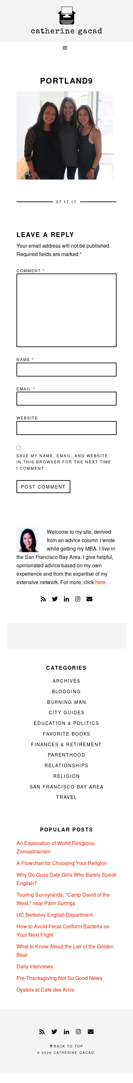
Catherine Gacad (66, 20)
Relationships (66, 765)
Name (25, 359)
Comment (30, 270)
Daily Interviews (34, 966)
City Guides (67, 712)
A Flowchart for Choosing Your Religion (61, 863)
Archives (66, 680)
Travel (66, 797)
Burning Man (66, 702)
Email (25, 388)
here (100, 582)
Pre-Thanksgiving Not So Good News (59, 978)
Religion (66, 776)
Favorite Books (66, 733)
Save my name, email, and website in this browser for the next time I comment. (63, 462)
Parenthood (67, 754)
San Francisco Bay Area (67, 786)
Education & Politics (66, 723)
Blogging (66, 691)
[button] (66, 48)
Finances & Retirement (66, 744)
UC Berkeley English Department (54, 914)
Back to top (67, 1046)
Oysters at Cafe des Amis (45, 989)
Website (27, 417)
